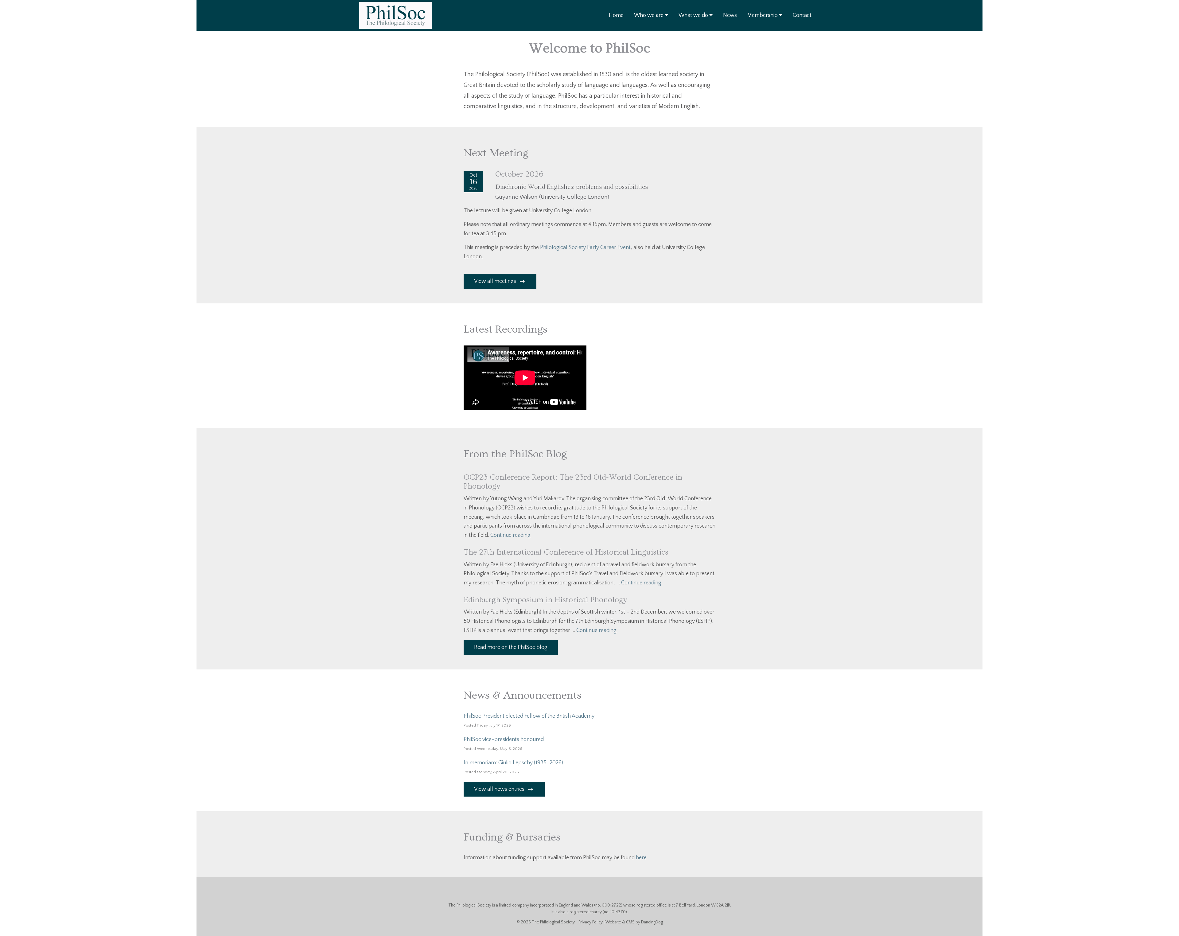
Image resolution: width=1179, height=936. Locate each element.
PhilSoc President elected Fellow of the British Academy (529, 716)
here (641, 858)
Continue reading (510, 535)
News (730, 15)
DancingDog (652, 922)
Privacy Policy (590, 922)
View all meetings (495, 281)
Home (616, 15)
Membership (763, 15)
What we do (694, 15)
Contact (802, 15)
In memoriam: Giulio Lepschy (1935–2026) (513, 763)
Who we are (649, 15)
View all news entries (500, 789)
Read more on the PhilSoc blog (510, 647)
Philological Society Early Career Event (585, 247)
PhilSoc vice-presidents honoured (504, 739)
